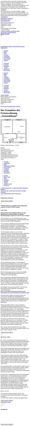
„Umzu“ (6, 67)
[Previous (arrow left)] (1, 405)
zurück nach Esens (16, 193)
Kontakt (6, 60)
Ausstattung (6, 56)
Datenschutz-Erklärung (9, 166)
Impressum (10, 18)
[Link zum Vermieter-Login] (5, 402)
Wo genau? (6, 69)
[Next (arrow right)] (2, 405)
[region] (15, 20)
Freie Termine (7, 57)
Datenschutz (4, 18)
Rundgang (6, 66)
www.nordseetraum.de (6, 193)
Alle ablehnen (4, 17)
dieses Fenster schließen (6, 201)
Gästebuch (6, 63)
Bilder (5, 52)
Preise (5, 53)
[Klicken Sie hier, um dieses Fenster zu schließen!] (1, 195)
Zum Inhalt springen (5, 20)
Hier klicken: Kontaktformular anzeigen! (10, 106)
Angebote (6, 55)
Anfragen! (3, 192)
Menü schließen (4, 95)
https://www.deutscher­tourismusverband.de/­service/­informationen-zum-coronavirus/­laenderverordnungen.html (15, 292)
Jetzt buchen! (7, 59)
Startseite (6, 50)
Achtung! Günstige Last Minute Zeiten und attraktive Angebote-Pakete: (10, 32)
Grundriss (6, 64)
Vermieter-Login (8, 184)
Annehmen (3, 9)
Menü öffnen (4, 48)
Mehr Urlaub (7, 70)
